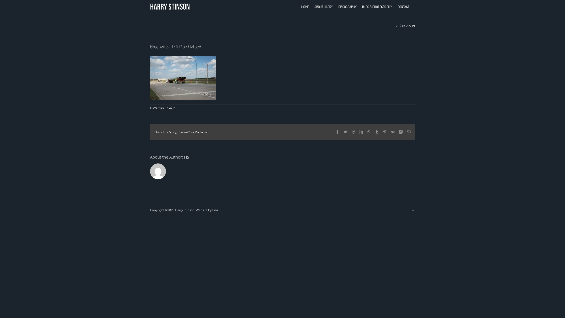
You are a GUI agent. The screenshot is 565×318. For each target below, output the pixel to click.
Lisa (215, 210)
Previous (407, 26)
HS (186, 157)
